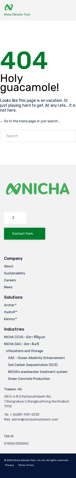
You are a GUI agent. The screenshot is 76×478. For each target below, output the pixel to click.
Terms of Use (26, 465)
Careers (10, 280)
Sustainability (14, 273)
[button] (15, 218)
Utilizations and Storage (24, 351)
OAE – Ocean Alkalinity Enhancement (36, 358)
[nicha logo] (38, 207)
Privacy (9, 465)
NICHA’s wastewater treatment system (37, 372)
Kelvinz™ (10, 319)
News (8, 287)
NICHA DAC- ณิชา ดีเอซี (21, 344)
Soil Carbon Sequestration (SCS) (32, 365)
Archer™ (10, 305)
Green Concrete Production (29, 379)
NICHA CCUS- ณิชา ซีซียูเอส (24, 337)
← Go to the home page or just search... (30, 121)
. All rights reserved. (57, 460)
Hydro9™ (10, 312)
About (8, 266)
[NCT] (17, 7)
